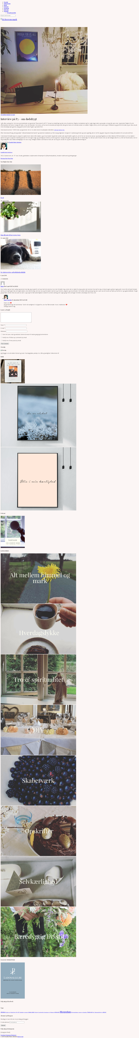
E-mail (3, 328)
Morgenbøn (65, 1012)
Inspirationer (46, 1012)
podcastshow (84, 1012)
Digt (17, 1012)
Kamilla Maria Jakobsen (15, 142)
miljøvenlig (57, 1012)
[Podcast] (13, 547)
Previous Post (4, 158)
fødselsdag (22, 1012)
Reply (2, 286)
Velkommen (7, 3)
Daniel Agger (13, 1012)
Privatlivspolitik (11, 12)
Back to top (20, 1036)
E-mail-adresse (5, 1022)
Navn (3, 325)
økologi (104, 1012)
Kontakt (6, 11)
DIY (19, 1012)
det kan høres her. (59, 130)
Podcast (6, 6)
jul (49, 1012)
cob (9, 1012)
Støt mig (6, 9)
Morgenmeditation (74, 1012)
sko (93, 1012)
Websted (3, 331)
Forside (6, 2)
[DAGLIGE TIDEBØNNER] (13, 998)
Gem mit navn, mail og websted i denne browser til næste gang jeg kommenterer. (25, 334)
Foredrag (6, 8)
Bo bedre (7, 1012)
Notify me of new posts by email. (12, 340)
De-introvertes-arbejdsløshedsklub (13, 272)
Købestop (52, 1012)
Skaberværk (90, 1012)
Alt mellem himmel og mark (8, 114)
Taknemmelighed (98, 1012)
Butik (5, 5)
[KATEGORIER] (38, 603)
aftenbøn (3, 1012)
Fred (2, 198)
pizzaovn (80, 1012)
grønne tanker (31, 1012)
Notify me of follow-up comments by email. (15, 337)
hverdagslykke (41, 1012)
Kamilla (9, 300)
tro (101, 1012)
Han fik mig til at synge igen (10, 235)
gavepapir (26, 1012)
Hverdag (36, 1012)
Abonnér (3, 1025)
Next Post (10, 158)
